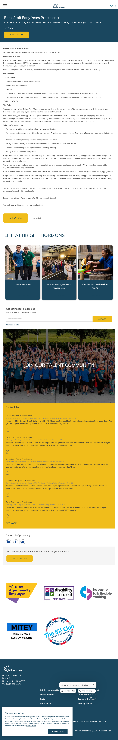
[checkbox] (9, 28)
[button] (16, 35)
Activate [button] (102, 319)
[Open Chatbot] (93, 697)
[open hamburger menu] (5, 6)
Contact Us (45, 703)
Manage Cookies (57, 731)
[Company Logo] (59, 5)
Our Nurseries (47, 694)
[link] (12, 325)
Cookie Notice (31, 726)
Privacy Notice (85, 703)
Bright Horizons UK (49, 690)
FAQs (42, 699)
